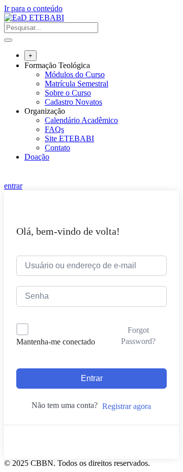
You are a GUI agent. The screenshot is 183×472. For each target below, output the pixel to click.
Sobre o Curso (68, 92)
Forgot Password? (138, 335)
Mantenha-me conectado (55, 341)
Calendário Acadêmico (81, 120)
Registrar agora (126, 406)
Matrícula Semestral (76, 83)
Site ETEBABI (69, 138)
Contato (57, 147)
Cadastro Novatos (73, 102)
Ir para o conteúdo (33, 8)
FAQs (54, 129)
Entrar (92, 378)
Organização (44, 111)
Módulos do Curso (75, 74)
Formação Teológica (57, 65)
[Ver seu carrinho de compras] (9, 176)
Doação (36, 156)
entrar (13, 185)
